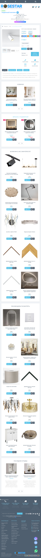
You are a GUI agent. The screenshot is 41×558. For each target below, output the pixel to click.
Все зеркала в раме (15, 533)
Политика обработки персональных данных (5, 538)
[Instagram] (26, 513)
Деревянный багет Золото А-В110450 (29, 262)
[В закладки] (28, 49)
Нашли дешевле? (25, 43)
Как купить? (26, 70)
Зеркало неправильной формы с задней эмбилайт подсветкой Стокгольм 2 (29, 291)
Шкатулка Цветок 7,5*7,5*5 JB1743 (11, 358)
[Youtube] (35, 513)
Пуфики (13, 539)
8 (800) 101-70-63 (20, 16)
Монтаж (2, 531)
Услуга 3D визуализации (20, 21)
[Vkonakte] (28, 513)
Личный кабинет (24, 524)
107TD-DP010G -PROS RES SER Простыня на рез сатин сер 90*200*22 (29, 328)
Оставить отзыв (30, 34)
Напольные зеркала (15, 524)
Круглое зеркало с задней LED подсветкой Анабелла (29, 132)
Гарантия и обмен (4, 530)
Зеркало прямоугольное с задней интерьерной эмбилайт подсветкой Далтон (11, 132)
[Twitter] (33, 513)
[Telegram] (35, 542)
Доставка (2, 527)
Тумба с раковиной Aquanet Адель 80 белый (11, 446)
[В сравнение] (31, 49)
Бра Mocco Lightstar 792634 (11, 231)
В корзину (10, 104)
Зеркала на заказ (14, 536)
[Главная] (2, 26)
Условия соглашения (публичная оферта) (4, 536)
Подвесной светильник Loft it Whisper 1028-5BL (29, 174)
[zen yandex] (37, 513)
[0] (33, 7)
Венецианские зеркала (15, 528)
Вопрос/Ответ (3, 543)
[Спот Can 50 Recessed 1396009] (11, 38)
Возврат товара (3, 541)
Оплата (2, 528)
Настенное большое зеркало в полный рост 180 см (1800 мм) (30, 100)
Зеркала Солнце (14, 530)
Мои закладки (24, 527)
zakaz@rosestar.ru (20, 17)
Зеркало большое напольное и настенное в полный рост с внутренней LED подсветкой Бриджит (29, 476)
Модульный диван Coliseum (29, 231)
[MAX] (35, 538)
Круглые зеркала (14, 538)
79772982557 (17, 15)
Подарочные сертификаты (3, 549)
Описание (5, 70)
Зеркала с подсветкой (20, 117)
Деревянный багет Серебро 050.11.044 (11, 262)
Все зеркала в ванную (15, 531)
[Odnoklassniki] (31, 513)
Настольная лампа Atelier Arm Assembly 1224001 (29, 203)
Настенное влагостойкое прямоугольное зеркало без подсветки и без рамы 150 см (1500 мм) (11, 100)
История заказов (24, 525)
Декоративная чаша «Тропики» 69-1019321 (29, 446)
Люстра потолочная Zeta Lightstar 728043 (29, 416)
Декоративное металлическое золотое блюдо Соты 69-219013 (11, 203)
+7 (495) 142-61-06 (20, 14)
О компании (3, 525)
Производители (4, 546)
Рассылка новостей (25, 528)
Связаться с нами (4, 540)
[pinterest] (39, 514)
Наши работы (3, 533)
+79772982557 (24, 15)
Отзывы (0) (20, 70)
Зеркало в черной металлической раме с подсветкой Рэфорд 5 (11, 476)
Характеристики (12, 70)
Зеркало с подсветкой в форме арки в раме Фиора (11, 328)
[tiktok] (39, 513)
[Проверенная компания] (4, 499)
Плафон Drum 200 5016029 (11, 386)
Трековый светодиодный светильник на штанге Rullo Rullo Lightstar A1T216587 (11, 174)
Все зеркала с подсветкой (16, 535)
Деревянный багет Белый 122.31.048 (11, 291)
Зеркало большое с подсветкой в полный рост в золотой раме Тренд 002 (29, 358)
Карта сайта (3, 544)
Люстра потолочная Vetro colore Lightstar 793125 (11, 416)
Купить (10, 139)
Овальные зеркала (14, 541)
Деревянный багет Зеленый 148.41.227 (29, 387)
